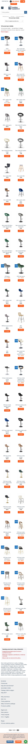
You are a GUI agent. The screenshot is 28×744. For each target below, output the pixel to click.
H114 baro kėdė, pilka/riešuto (7, 583)
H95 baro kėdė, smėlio (7, 456)
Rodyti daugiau (5, 31)
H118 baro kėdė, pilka (21, 634)
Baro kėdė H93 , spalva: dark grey (21, 75)
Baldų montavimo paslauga (8, 703)
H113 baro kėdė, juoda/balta (21, 558)
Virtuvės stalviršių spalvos (7, 723)
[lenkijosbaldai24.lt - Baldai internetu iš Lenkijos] (14, 8)
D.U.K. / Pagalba (5, 717)
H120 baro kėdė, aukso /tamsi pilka (7, 482)
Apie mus (3, 699)
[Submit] (25, 12)
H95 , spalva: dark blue (21, 301)
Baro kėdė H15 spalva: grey (20, 151)
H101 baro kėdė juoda (21, 405)
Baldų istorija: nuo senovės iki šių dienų (11, 658)
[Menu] (2, 8)
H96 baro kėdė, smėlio (7, 532)
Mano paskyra (4, 712)
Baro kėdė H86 (20, 176)
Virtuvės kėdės (20, 16)
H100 (7, 48)
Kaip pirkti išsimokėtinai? (7, 685)
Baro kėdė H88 (7, 200)
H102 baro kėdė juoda (20, 430)
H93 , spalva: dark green (7, 100)
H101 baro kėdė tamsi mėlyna (7, 431)
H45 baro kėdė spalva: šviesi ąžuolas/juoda (21, 379)
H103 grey (7, 276)
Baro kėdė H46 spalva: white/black (21, 49)
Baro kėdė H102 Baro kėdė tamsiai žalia (7, 226)
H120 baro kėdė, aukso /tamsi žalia (20, 482)
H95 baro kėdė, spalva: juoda (7, 405)
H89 (7, 351)
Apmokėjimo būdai (6, 688)
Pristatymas (4, 683)
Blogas (2, 721)
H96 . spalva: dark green (21, 100)
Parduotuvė (6, 16)
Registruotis (4, 710)
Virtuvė (12, 16)
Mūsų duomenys (5, 696)
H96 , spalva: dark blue (21, 200)
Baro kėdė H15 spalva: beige (7, 151)
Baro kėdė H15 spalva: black (20, 125)
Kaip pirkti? (4, 692)
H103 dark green (21, 276)
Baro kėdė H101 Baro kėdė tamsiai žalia (7, 251)
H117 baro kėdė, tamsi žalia (7, 634)
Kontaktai (3, 681)
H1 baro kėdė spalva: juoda (7, 378)
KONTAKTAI (5, 1)
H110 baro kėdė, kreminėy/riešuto (21, 532)
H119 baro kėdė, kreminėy (21, 507)
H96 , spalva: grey (7, 125)
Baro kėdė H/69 (7, 176)
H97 (21, 325)
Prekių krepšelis (5, 714)
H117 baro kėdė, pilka (21, 608)
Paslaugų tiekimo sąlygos (7, 690)
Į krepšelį (7, 52)
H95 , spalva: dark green (7, 301)
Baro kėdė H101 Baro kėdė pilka (21, 251)
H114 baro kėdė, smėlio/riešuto (21, 583)
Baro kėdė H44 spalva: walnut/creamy (21, 353)
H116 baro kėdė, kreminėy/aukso (7, 609)
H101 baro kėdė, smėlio (21, 456)
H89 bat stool (7, 74)
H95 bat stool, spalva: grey (7, 326)
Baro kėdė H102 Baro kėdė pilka (21, 226)
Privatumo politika (5, 706)
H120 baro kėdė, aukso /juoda (7, 507)
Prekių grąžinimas (5, 701)
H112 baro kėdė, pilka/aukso (7, 558)
